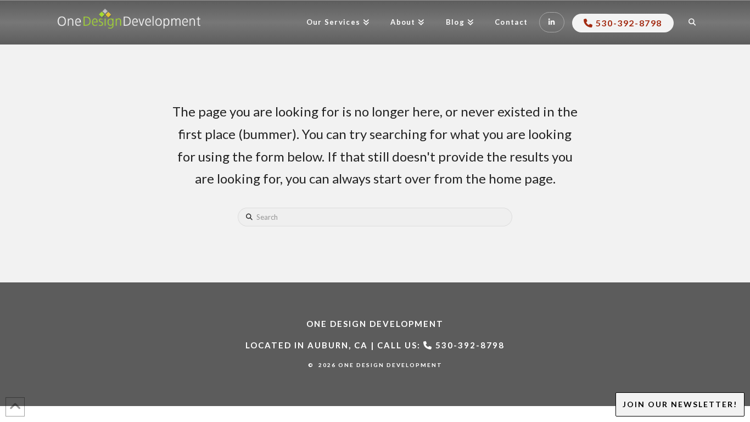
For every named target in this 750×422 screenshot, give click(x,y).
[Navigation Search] (693, 23)
